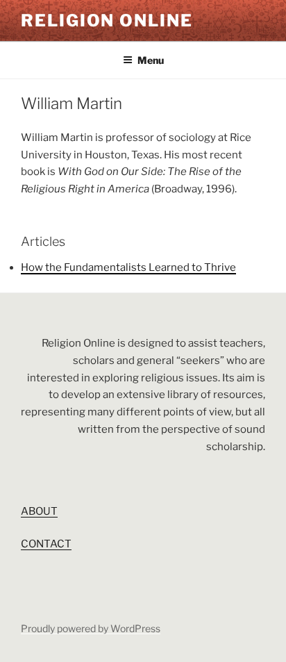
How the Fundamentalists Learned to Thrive (128, 267)
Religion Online (107, 20)
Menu (150, 60)
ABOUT (39, 511)
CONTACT (46, 544)
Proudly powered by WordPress (90, 628)
